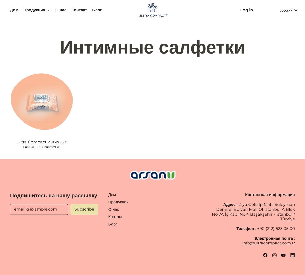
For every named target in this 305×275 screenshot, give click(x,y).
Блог (97, 10)
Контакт (79, 10)
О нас (61, 10)
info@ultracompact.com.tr (268, 243)
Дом (14, 10)
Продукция (118, 202)
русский (286, 10)
